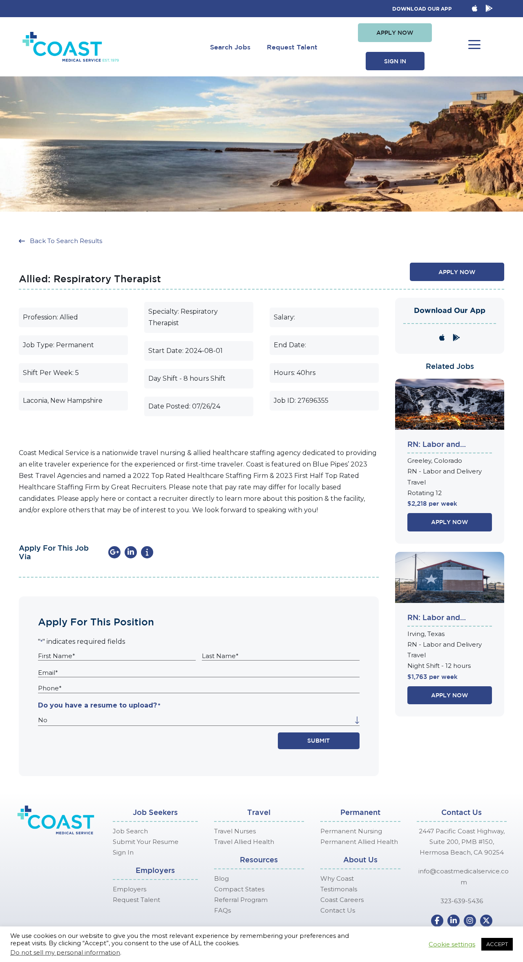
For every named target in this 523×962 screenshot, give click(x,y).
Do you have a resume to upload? (99, 705)
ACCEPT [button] (497, 944)
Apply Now (449, 522)
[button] (395, 32)
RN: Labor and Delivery (433, 445)
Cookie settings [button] (452, 944)
